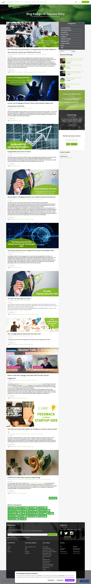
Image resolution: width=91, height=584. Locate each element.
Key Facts (17, 493)
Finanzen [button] (11, 513)
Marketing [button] (43, 513)
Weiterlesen (11, 70)
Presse (9, 548)
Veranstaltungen (43, 54)
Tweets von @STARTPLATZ (66, 157)
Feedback (19, 446)
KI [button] (23, 513)
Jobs (8, 550)
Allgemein (18, 300)
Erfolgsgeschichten (21, 54)
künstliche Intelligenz (23, 72)
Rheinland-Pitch (65, 41)
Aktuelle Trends (65, 43)
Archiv (26, 548)
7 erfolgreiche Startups (18, 344)
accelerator (12, 219)
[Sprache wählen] (76, 2)
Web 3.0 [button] (23, 519)
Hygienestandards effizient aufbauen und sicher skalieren (74, 78)
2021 (11, 344)
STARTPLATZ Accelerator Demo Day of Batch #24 (30, 384)
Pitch (43, 558)
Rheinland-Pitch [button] (13, 516)
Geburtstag (12, 493)
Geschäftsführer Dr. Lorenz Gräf (37, 483)
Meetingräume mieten (46, 561)
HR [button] (17, 513)
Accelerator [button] (12, 507)
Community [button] (42, 507)
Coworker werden (45, 562)
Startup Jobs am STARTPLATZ (47, 566)
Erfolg (24, 344)
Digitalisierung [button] (32, 510)
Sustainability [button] (42, 516)
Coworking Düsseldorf (46, 548)
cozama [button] (23, 510)
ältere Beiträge (53, 498)
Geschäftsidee (24, 446)
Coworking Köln (45, 546)
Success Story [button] (32, 516)
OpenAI (29, 72)
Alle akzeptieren (69, 580)
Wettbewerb (36, 314)
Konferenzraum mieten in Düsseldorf (49, 551)
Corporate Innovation (46, 556)
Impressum (27, 551)
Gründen (15, 267)
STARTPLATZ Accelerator (24, 219)
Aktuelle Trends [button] (22, 507)
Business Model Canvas (46, 553)
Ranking (28, 344)
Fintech (11, 267)
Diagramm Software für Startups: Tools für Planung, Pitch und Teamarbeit (74, 72)
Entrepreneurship (13, 314)
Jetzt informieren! (71, 106)
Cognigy (25, 385)
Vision (25, 493)
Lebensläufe (16, 166)
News (37, 479)
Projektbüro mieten (46, 559)
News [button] (51, 513)
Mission (22, 493)
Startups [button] (23, 516)
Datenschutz (28, 537)
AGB (26, 550)
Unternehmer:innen (29, 314)
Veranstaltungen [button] (13, 519)
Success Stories (65, 34)
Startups (24, 108)
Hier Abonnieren (52, 534)
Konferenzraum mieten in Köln (48, 550)
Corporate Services (66, 39)
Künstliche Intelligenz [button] (32, 513)
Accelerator (18, 199)
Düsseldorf (74, 144)
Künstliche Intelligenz (30, 54)
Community (23, 199)
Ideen (19, 314)
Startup (32, 219)
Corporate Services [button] (13, 510)
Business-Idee (13, 446)
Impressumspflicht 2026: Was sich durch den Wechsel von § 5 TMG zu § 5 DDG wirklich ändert (74, 60)
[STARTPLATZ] (3, 2)
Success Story (37, 54)
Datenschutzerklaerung (69, 577)
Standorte (9, 551)
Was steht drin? (10, 532)
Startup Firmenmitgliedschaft (47, 564)
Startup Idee (30, 446)
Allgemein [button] (33, 507)
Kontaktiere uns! (71, 125)
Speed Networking (45, 567)
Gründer (20, 120)
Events (62, 45)
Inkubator (44, 569)
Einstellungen (60, 580)
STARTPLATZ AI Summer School (39, 72)
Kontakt (9, 546)
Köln (68, 144)
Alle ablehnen (51, 580)
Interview (25, 398)
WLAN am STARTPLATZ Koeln (30, 546)
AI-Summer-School (14, 72)
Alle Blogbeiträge (65, 28)
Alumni (17, 219)
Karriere (12, 166)
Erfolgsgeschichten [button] (44, 510)
